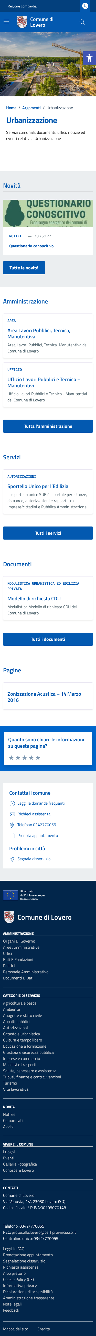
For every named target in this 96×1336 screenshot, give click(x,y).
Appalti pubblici (16, 1021)
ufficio (14, 369)
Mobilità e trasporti (19, 1064)
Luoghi (9, 1152)
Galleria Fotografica (20, 1164)
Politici (9, 966)
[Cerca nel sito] (82, 22)
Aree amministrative (21, 947)
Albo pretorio (14, 1273)
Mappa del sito (15, 1329)
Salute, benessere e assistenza (29, 1071)
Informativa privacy (20, 1285)
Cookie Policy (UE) (18, 1279)
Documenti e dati (18, 978)
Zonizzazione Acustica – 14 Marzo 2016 (44, 697)
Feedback (11, 1310)
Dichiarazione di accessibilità (28, 1292)
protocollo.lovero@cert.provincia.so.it (44, 1232)
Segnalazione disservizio (24, 1261)
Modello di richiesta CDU (34, 598)
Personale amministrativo (25, 972)
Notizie (17, 236)
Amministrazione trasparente (28, 1298)
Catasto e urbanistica (21, 1034)
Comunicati (13, 1120)
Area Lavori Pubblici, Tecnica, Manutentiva (38, 333)
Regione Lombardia (22, 6)
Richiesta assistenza (20, 1267)
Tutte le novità (23, 267)
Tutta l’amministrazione (48, 426)
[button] (89, 58)
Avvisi (8, 1127)
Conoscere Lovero (18, 1170)
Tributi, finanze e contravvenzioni (32, 1077)
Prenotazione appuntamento (28, 1255)
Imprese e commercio (21, 1058)
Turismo (10, 1083)
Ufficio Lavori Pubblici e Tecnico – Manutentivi (43, 382)
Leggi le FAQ (14, 1249)
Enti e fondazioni (18, 959)
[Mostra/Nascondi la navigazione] (6, 21)
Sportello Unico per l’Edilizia (37, 486)
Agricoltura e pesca (19, 1003)
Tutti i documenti (48, 639)
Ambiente (11, 1009)
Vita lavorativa (15, 1089)
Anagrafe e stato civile (22, 1015)
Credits (43, 1329)
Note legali (12, 1304)
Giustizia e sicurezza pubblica (28, 1052)
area (11, 320)
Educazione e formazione (24, 1046)
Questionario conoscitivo (31, 246)
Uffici (7, 953)
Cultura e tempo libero (22, 1040)
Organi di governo (19, 941)
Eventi (8, 1158)
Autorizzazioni (21, 476)
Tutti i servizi (48, 533)
